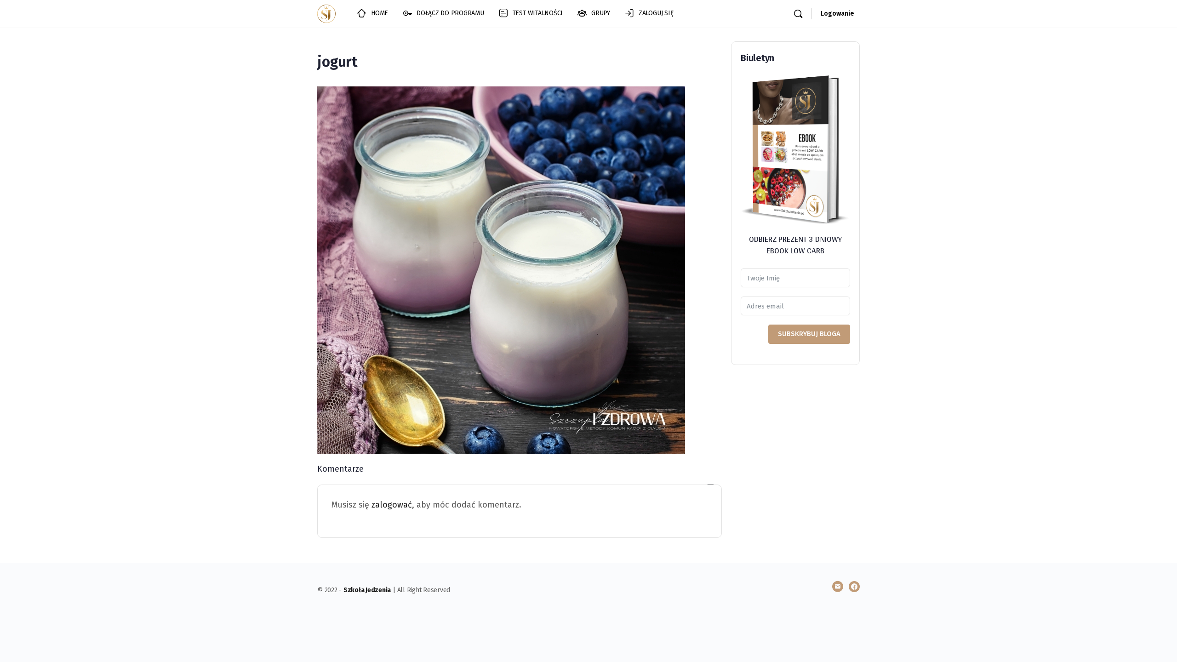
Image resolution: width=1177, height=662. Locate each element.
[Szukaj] (798, 13)
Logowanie (837, 13)
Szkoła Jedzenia (367, 590)
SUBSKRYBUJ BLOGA (809, 334)
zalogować (391, 505)
